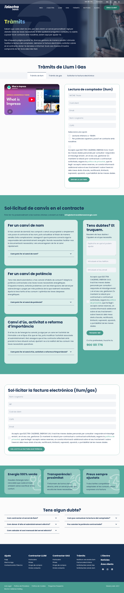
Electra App (8, 562)
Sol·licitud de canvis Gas (86, 565)
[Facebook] (103, 569)
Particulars (32, 559)
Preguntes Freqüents (55, 586)
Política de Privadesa (21, 586)
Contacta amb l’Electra (13, 565)
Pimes (30, 562)
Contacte (99, 2)
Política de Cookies (39, 586)
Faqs (6, 559)
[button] (63, 8)
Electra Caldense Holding (13, 589)
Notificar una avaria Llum (86, 559)
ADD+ (118, 586)
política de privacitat (96, 161)
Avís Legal (7, 586)
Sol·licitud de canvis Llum (86, 568)
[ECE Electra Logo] (11, 7)
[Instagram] (107, 569)
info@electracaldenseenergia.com (81, 215)
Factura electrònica (84, 562)
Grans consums (34, 568)
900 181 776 (88, 2)
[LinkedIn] (112, 569)
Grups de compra (35, 565)
